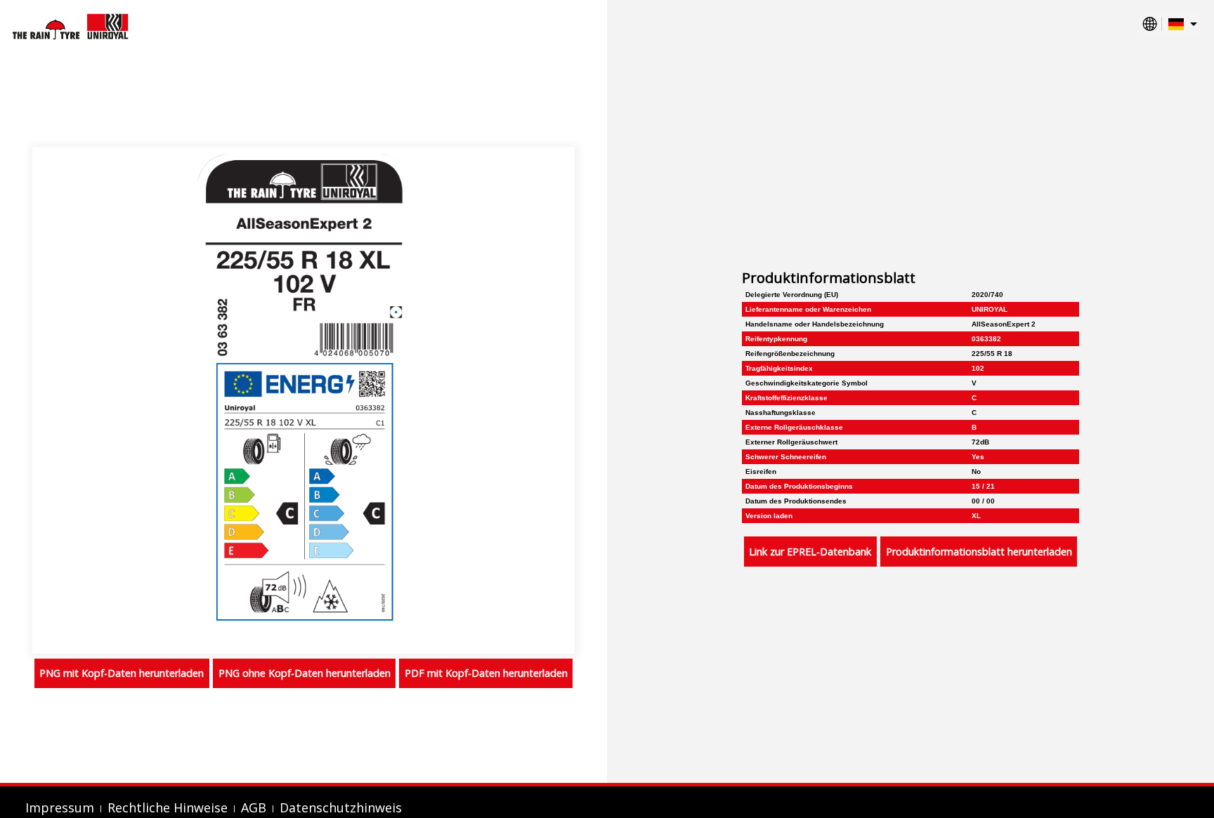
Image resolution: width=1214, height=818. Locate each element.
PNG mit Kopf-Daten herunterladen (121, 673)
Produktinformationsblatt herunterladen (979, 551)
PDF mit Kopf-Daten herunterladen (486, 673)
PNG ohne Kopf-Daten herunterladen (304, 673)
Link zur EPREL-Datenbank (810, 551)
